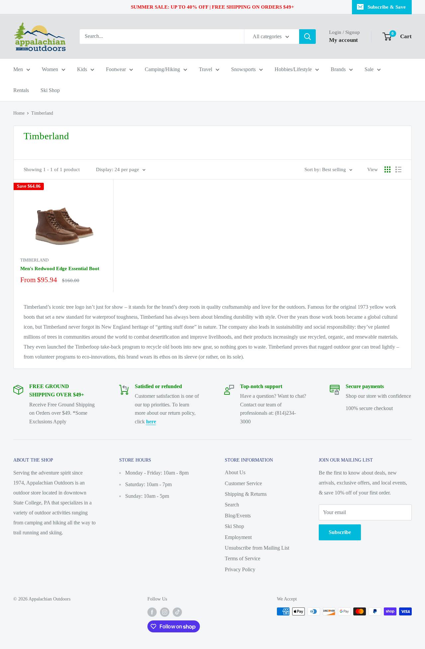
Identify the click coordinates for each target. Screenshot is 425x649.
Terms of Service (242, 558)
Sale (369, 69)
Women (50, 69)
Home (19, 113)
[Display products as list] (398, 169)
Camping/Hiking (162, 69)
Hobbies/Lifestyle (293, 69)
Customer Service (243, 483)
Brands (338, 69)
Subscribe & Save (387, 7)
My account (343, 40)
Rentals (21, 90)
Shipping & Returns (246, 494)
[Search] (307, 36)
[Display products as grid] (387, 169)
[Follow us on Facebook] (152, 612)
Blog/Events (238, 515)
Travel (205, 69)
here (151, 421)
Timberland (42, 113)
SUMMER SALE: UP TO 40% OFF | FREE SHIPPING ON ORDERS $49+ (212, 7)
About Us (235, 472)
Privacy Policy (240, 569)
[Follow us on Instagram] (164, 612)
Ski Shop (50, 90)
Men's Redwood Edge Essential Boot (59, 268)
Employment (238, 537)
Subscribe (340, 532)
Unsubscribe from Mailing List (257, 548)
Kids (82, 69)
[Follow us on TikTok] (177, 612)
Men (18, 69)
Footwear (116, 69)
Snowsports (243, 69)
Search (232, 504)
